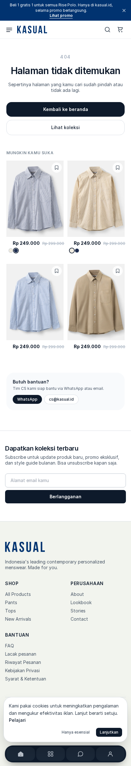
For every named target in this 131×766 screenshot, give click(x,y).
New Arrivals (18, 619)
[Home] (20, 754)
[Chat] (80, 754)
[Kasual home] (31, 29)
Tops (10, 610)
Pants (11, 602)
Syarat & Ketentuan (25, 678)
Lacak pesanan (20, 654)
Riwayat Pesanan (23, 662)
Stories (78, 610)
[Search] (107, 29)
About (77, 594)
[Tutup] (124, 10)
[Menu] (9, 29)
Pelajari (17, 720)
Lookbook (81, 602)
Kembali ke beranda (65, 109)
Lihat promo (61, 15)
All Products (18, 594)
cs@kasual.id (61, 399)
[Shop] (50, 754)
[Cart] (120, 29)
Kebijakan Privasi (22, 670)
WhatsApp (27, 399)
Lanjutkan (109, 732)
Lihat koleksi (65, 127)
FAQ (9, 645)
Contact (79, 619)
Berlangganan (65, 496)
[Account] (110, 754)
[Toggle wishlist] (57, 167)
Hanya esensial (76, 732)
